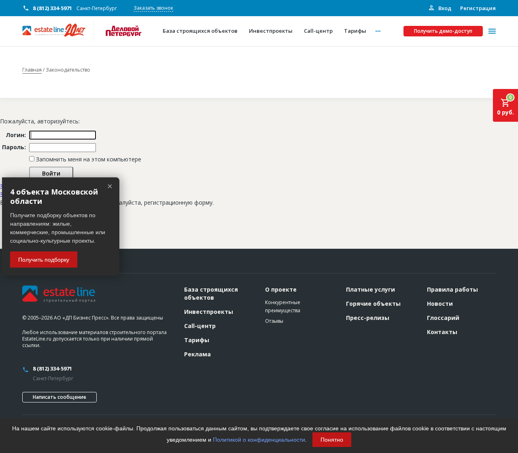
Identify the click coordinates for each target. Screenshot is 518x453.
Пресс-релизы (367, 318)
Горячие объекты (373, 303)
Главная (32, 70)
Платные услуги (370, 289)
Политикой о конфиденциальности (259, 439)
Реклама (197, 354)
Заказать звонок (153, 7)
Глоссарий (443, 318)
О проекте (281, 289)
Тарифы (196, 340)
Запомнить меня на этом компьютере (87, 159)
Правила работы (452, 289)
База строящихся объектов (211, 293)
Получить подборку (43, 259)
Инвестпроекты (208, 311)
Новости (440, 303)
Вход (444, 8)
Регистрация (478, 8)
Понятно (332, 439)
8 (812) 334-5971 (52, 8)
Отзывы (274, 321)
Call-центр (200, 326)
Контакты (442, 332)
